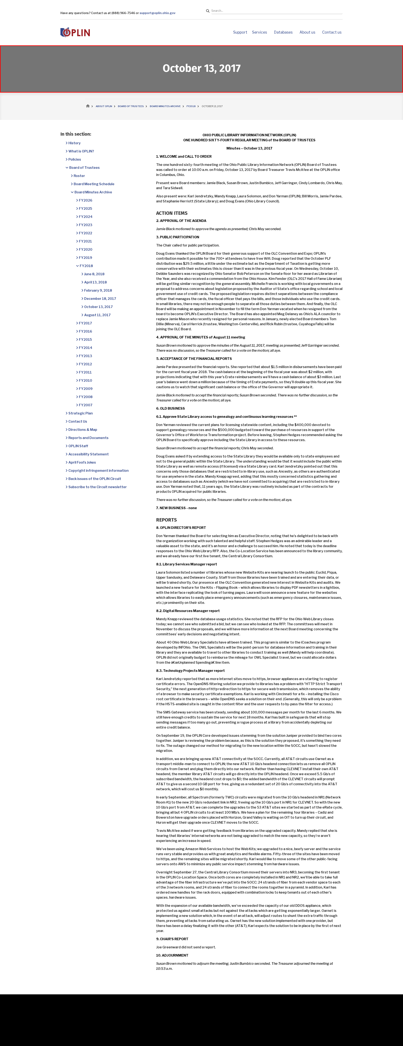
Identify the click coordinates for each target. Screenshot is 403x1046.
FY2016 (85, 331)
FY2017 (85, 323)
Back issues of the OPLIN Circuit (94, 479)
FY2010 (85, 381)
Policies (74, 159)
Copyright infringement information (98, 471)
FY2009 (86, 389)
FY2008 (86, 397)
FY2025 (85, 209)
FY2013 (85, 356)
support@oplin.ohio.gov (157, 13)
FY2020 (85, 250)
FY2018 (86, 266)
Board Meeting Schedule (94, 184)
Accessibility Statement (88, 454)
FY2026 (85, 200)
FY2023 (85, 225)
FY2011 (85, 372)
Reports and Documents (88, 438)
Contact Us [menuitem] (332, 32)
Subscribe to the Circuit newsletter (97, 487)
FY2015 (85, 340)
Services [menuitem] (259, 32)
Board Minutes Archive (93, 192)
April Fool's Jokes (82, 462)
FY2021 (85, 241)
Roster (79, 176)
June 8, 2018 (94, 274)
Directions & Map (82, 430)
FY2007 (85, 405)
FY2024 (86, 217)
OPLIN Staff (78, 446)
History (74, 143)
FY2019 (85, 258)
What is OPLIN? (81, 151)
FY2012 (85, 364)
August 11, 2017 (97, 315)
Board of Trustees (84, 168)
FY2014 (85, 348)
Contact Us (77, 421)
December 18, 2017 (100, 299)
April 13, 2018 (95, 282)
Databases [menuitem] (283, 32)
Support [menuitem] (240, 32)
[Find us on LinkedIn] (75, 1030)
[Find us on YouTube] (64, 1030)
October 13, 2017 (98, 307)
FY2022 (85, 233)
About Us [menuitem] (307, 32)
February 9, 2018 (98, 290)
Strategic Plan (80, 413)
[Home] (75, 32)
